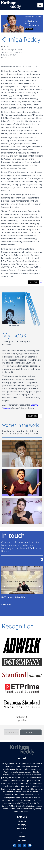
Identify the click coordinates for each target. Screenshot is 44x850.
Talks (22, 833)
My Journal (22, 829)
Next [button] (40, 586)
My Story (22, 825)
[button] (22, 453)
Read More (12, 604)
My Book (22, 821)
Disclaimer (22, 840)
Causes (22, 837)
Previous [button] (4, 586)
